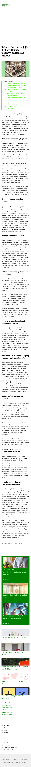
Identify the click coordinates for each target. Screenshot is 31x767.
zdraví (28, 549)
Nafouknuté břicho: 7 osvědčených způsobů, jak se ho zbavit (14, 572)
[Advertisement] (15, 25)
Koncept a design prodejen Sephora (17, 85)
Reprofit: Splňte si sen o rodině (15, 595)
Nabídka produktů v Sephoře (15, 87)
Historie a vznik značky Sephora (16, 83)
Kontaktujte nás (18, 543)
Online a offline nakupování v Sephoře (18, 101)
